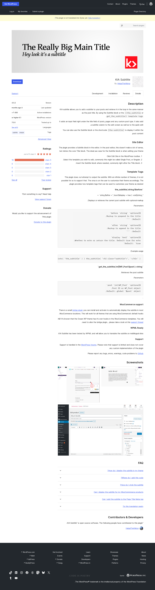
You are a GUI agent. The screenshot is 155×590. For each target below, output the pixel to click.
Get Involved (57, 552)
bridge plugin (77, 310)
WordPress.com (28, 552)
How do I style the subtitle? (131, 485)
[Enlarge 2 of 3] (96, 369)
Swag (59, 563)
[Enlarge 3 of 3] (140, 407)
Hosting (143, 559)
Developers (85, 559)
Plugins (115, 559)
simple (21, 132)
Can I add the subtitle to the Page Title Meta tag (122, 499)
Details (138, 93)
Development (97, 93)
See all (14, 180)
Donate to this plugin (42, 222)
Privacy (143, 563)
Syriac (122, 575)
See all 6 (15, 127)
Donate (58, 559)
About (143, 552)
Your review (46, 180)
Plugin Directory (140, 11)
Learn (88, 552)
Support (15, 93)
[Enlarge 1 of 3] (140, 369)
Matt (32, 556)
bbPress (30, 559)
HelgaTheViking (123, 83)
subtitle (15, 132)
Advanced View (44, 139)
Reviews (126, 93)
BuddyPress (29, 563)
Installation (113, 93)
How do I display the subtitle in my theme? (125, 471)
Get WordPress (10, 4)
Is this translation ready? (133, 506)
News (144, 556)
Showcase (114, 552)
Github (140, 353)
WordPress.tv (84, 563)
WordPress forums (88, 345)
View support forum (43, 199)
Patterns (115, 563)
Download (17, 82)
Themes (115, 556)
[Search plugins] (122, 25)
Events (59, 556)
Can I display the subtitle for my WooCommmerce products (118, 492)
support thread (137, 322)
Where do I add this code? (132, 478)
